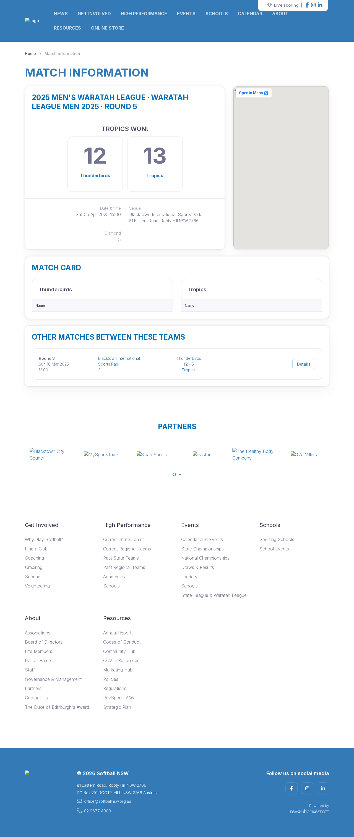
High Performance (144, 13)
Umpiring (33, 567)
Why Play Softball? (44, 539)
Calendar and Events (202, 539)
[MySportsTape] (101, 454)
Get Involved (94, 13)
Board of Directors (44, 642)
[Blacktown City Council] (50, 454)
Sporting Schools (276, 539)
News (61, 13)
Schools (216, 13)
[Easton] (202, 454)
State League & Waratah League (214, 595)
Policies (110, 679)
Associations (37, 633)
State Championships (202, 549)
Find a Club (36, 549)
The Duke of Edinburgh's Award (57, 707)
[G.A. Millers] (303, 454)
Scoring (32, 576)
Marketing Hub (117, 670)
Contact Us (36, 697)
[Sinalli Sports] (151, 454)
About (280, 13)
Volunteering (37, 586)
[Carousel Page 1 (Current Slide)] (174, 474)
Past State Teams (121, 558)
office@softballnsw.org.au (107, 801)
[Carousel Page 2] (179, 474)
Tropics (154, 175)
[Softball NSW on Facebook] (307, 5)
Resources (67, 28)
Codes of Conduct (121, 642)
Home (30, 53)
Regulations (114, 688)
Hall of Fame (38, 660)
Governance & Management (53, 679)
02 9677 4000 (97, 811)
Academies (114, 576)
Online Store (107, 28)
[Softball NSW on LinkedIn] (320, 5)
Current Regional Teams (127, 549)
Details (304, 364)
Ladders (189, 576)
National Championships (205, 558)
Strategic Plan (117, 707)
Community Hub (119, 651)
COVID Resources (121, 660)
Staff (30, 670)
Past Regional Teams (124, 567)
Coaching (34, 558)
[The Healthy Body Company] (253, 454)
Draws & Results (197, 567)
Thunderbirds (95, 175)
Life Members (38, 651)
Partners (33, 688)
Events (186, 13)
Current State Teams (124, 539)
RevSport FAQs (118, 697)
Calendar (250, 13)
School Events (274, 549)
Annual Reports (118, 633)
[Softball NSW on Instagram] (313, 5)
